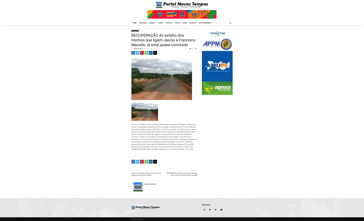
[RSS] (215, 209)
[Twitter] (138, 53)
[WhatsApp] (146, 53)
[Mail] (210, 209)
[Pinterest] (142, 53)
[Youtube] (221, 209)
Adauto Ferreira (138, 48)
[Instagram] (204, 209)
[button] (230, 23)
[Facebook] (133, 53)
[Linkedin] (151, 53)
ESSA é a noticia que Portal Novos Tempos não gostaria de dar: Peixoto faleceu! (146, 174)
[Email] (155, 53)
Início (132, 28)
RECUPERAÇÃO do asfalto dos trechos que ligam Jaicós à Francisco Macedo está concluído (182, 174)
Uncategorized (140, 28)
